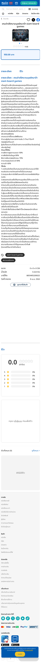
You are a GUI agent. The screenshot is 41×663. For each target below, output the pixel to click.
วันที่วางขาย (6, 279)
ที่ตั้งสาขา (4, 607)
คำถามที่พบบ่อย (6, 578)
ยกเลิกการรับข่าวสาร (7, 581)
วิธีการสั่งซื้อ (5, 563)
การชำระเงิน (5, 566)
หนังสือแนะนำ (5, 508)
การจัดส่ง (4, 570)
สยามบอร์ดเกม (8, 260)
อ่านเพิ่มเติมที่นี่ (29, 650)
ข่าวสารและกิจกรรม (7, 523)
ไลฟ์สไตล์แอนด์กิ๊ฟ (7, 552)
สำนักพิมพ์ (4, 515)
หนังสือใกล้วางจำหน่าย (8, 512)
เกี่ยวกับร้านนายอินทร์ (8, 592)
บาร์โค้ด (4, 275)
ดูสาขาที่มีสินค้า (22, 284)
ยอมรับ (20, 654)
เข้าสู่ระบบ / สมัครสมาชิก (29, 3)
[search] (3, 9)
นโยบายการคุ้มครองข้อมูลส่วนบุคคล (12, 603)
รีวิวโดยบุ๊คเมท (5, 527)
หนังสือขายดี (5, 501)
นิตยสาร (25, 13)
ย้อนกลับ (6, 19)
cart (16, 3)
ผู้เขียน (3, 519)
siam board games (15, 255)
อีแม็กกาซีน (35, 13)
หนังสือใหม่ (4, 504)
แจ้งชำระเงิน (5, 574)
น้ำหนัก (4, 271)
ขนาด (3, 268)
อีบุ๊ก (17, 13)
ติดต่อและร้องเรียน (7, 596)
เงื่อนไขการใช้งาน (6, 599)
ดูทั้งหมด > (36, 450)
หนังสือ (10, 13)
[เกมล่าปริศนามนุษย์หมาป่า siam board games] (33, 20)
